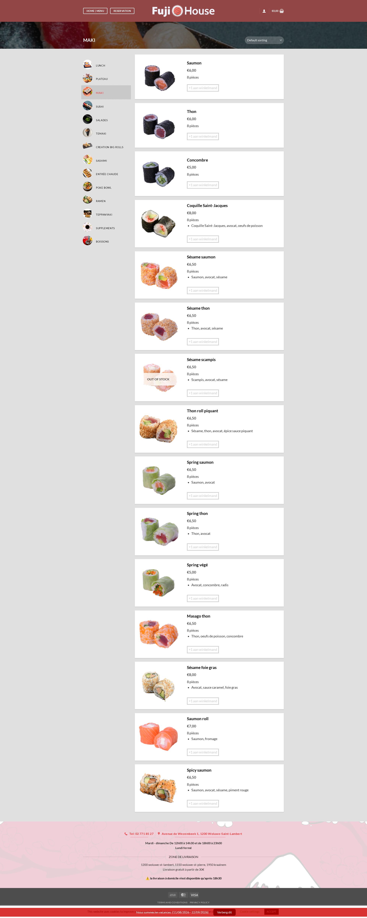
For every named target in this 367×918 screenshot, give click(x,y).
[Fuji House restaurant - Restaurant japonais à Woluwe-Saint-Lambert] (183, 10)
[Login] (264, 11)
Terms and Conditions (172, 902)
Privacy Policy (200, 902)
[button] (278, 11)
